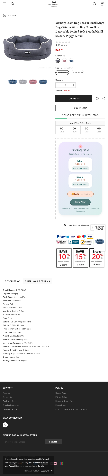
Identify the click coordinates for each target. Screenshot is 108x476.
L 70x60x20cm (77, 73)
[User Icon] (94, 4)
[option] (28, 47)
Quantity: (59, 80)
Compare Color (44, 67)
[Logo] (54, 3)
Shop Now (80, 202)
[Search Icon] (12, 3)
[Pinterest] (5, 424)
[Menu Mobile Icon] (4, 3)
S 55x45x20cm (62, 73)
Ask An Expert (89, 225)
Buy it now (80, 108)
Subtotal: (59, 91)
